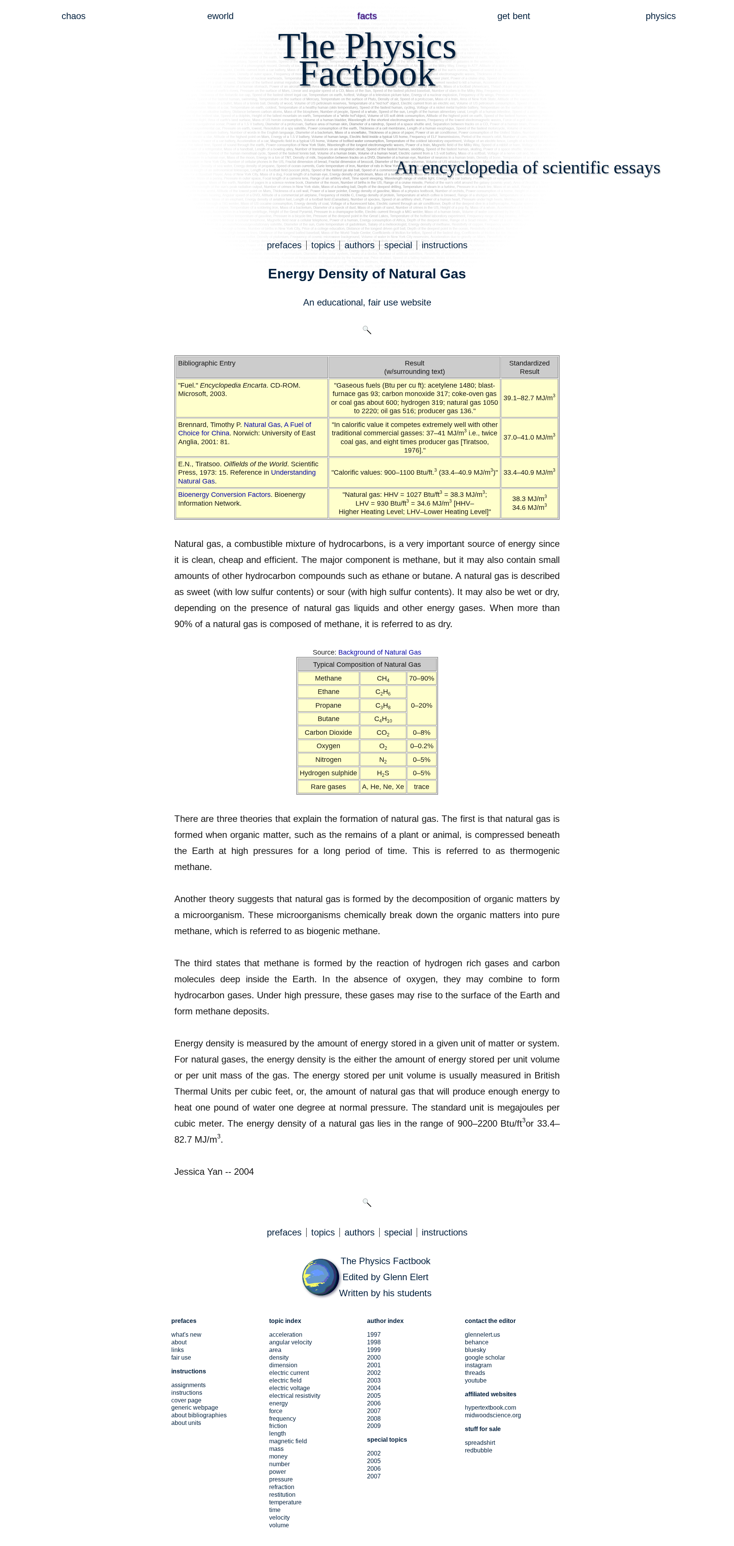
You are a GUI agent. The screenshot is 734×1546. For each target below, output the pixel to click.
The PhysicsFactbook (367, 59)
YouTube (476, 1380)
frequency (282, 1418)
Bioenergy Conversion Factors (224, 494)
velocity (279, 1517)
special (398, 245)
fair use (383, 302)
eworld (220, 16)
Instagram (478, 1365)
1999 (374, 1350)
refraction (281, 1487)
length (277, 1433)
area (275, 1350)
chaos (74, 16)
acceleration (285, 1334)
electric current (289, 1373)
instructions (445, 245)
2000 (374, 1357)
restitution (282, 1494)
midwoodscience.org (493, 1415)
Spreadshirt (480, 1442)
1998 (374, 1342)
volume (279, 1525)
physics (661, 16)
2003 (374, 1380)
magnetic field (288, 1441)
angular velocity (290, 1342)
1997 (374, 1334)
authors (359, 245)
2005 (374, 1395)
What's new (186, 1334)
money (278, 1456)
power (277, 1471)
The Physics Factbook (385, 1261)
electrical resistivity (294, 1395)
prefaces (284, 245)
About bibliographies (199, 1415)
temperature (285, 1502)
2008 (374, 1418)
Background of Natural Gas (379, 652)
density (279, 1357)
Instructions (186, 1392)
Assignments (188, 1385)
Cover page (186, 1400)
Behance (477, 1342)
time (275, 1510)
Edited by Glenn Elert (386, 1277)
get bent (513, 16)
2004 (374, 1388)
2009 (374, 1426)
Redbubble (478, 1450)
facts (367, 16)
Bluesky (475, 1350)
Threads (475, 1373)
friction (278, 1426)
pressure (281, 1479)
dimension (283, 1365)
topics (323, 245)
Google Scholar (485, 1357)
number (279, 1464)
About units (186, 1423)
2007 (374, 1411)
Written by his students (385, 1293)
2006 (374, 1403)
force (276, 1411)
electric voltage (289, 1388)
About (179, 1342)
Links (177, 1350)
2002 (374, 1373)
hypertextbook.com (490, 1407)
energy (278, 1403)
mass (276, 1449)
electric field (285, 1380)
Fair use (181, 1357)
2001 (374, 1365)
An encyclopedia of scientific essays (528, 167)
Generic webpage (194, 1407)
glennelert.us (482, 1334)
